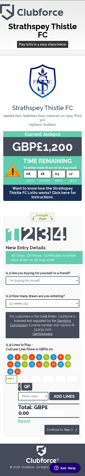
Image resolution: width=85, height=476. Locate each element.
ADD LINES (64, 396)
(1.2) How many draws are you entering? (35, 296)
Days (30, 181)
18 (68, 364)
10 (10, 364)
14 (39, 364)
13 (32, 364)
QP (27, 386)
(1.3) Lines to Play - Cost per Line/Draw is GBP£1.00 (29, 347)
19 (10, 371)
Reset (24, 421)
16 (53, 364)
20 (17, 371)
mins (58, 181)
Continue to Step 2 (60, 429)
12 (24, 364)
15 (46, 364)
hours (44, 181)
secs (73, 181)
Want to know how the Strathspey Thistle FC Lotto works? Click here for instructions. (42, 192)
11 (17, 364)
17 (60, 364)
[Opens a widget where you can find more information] (65, 468)
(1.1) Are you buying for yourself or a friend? (38, 273)
